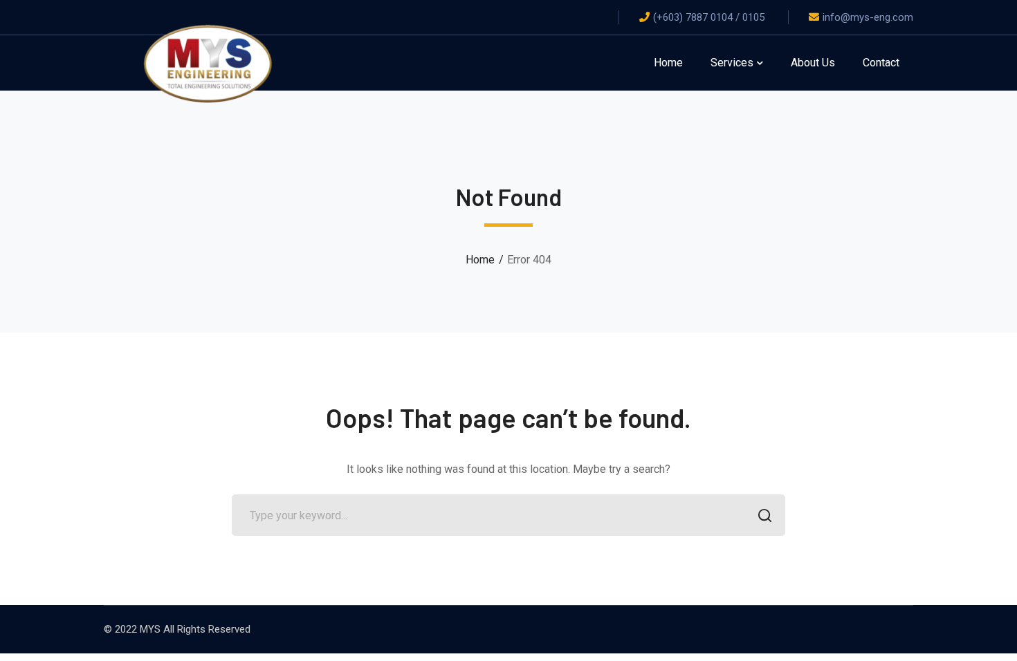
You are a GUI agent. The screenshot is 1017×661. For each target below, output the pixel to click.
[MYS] (207, 61)
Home (480, 259)
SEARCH (764, 515)
